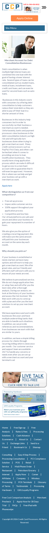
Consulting (7, 454)
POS (18, 462)
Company (21, 478)
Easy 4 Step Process (27, 454)
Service (5, 466)
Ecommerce (7, 439)
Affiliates (6, 478)
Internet (6, 474)
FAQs (15, 505)
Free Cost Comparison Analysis (16, 497)
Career (35, 474)
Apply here (7, 185)
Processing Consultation (13, 458)
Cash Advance (23, 435)
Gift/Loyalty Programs (28, 490)
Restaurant (7, 470)
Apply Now (20, 474)
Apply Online (25, 18)
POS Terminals (25, 482)
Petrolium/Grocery (27, 470)
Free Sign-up (19, 427)
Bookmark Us (20, 447)
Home (5, 427)
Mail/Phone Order (23, 466)
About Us (23, 439)
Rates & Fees (21, 431)
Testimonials (22, 486)
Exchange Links (17, 443)
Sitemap (36, 447)
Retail (28, 462)
